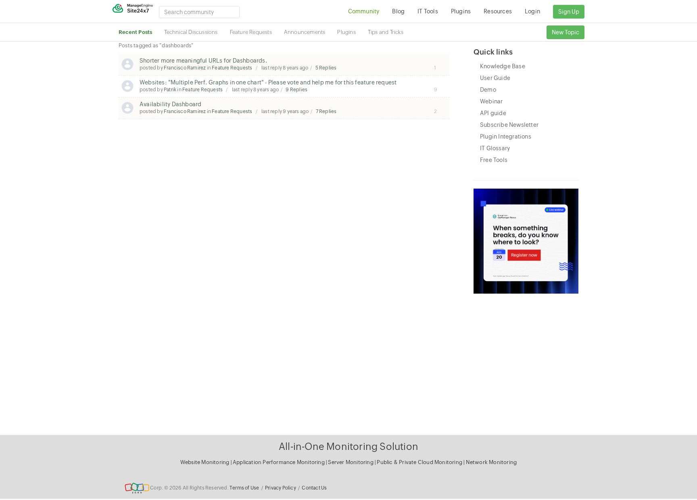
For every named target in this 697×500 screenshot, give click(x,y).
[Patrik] (127, 86)
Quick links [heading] (493, 52)
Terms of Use (244, 488)
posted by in (196, 68)
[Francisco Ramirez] (127, 64)
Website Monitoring (205, 462)
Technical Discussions (190, 32)
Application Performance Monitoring (279, 462)
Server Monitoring (351, 462)
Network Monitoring (491, 462)
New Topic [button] (565, 32)
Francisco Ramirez (185, 68)
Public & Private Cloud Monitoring (420, 462)
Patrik (170, 89)
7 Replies (326, 111)
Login (532, 11)
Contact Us (314, 488)
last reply (285, 68)
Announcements (305, 32)
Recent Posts (135, 32)
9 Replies (296, 89)
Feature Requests (251, 32)
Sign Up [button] (568, 11)
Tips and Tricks (385, 32)
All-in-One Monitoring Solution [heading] (348, 446)
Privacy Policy (280, 488)
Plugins (346, 32)
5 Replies (326, 68)
